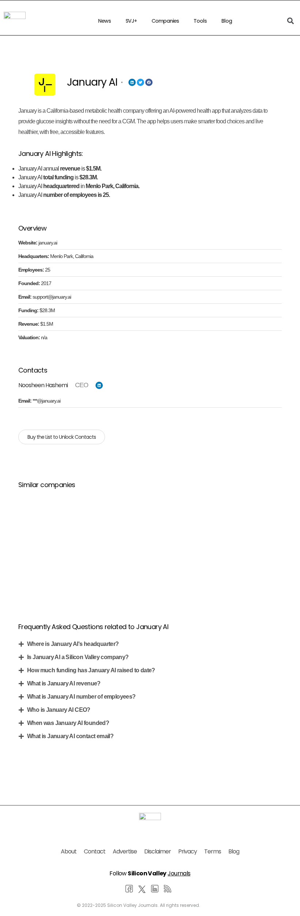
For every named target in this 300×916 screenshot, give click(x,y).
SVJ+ (131, 21)
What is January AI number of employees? (81, 696)
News (104, 21)
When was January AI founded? (68, 723)
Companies (165, 21)
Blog (226, 21)
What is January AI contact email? (70, 736)
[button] (150, 644)
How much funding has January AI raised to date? (91, 670)
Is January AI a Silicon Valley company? (78, 657)
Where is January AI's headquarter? (73, 644)
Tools (200, 21)
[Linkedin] (132, 82)
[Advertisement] (150, 547)
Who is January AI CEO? (58, 710)
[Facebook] (149, 82)
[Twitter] (140, 82)
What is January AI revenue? (64, 683)
